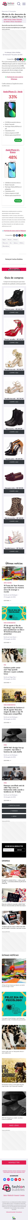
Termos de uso (19, 1211)
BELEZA (8, 1172)
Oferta (12, 21)
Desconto (19, 19)
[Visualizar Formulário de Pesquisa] (19, 4)
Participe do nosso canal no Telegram (15, 230)
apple (5, 19)
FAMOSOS (19, 1170)
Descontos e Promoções (9, 11)
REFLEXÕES (19, 1172)
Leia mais (7, 600)
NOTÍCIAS (14, 1170)
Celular (14, 19)
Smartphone (18, 21)
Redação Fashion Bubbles (13, 52)
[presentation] (14, 573)
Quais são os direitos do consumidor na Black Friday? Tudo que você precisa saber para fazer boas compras (14, 904)
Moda (5, 745)
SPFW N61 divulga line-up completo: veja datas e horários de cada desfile (14, 749)
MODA (4, 1172)
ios (4, 21)
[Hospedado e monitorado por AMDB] (14, 1218)
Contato (22, 1195)
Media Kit (10, 1195)
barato (9, 19)
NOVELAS (23, 1170)
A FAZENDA (5, 1170)
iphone (8, 21)
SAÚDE (11, 1172)
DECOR (14, 1172)
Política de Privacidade (10, 1211)
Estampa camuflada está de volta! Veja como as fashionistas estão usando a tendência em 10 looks (14, 788)
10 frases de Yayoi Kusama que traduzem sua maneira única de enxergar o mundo (14, 588)
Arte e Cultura (8, 582)
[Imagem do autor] (3, 52)
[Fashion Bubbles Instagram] (14, 269)
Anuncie (16, 1195)
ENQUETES (10, 1170)
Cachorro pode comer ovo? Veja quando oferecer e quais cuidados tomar (13, 670)
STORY (23, 1172)
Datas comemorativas (9, 622)
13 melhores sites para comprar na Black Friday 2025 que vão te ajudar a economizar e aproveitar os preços (14, 927)
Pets (5, 665)
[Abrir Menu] (23, 4)
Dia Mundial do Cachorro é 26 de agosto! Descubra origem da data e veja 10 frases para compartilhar (14, 710)
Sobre (5, 1195)
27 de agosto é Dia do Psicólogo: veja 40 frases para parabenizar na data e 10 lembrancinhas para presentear (14, 629)
